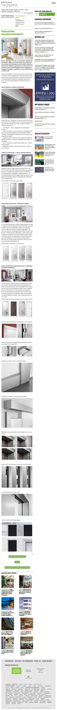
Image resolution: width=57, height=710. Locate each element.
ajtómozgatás (29, 697)
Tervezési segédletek (11, 665)
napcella (30, 684)
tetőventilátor (20, 689)
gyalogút (42, 699)
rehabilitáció (21, 699)
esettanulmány (8, 699)
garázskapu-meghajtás (33, 702)
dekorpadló (14, 703)
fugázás (49, 702)
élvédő (22, 687)
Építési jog (37, 661)
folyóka (25, 684)
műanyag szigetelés (30, 699)
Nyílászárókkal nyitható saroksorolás (26, 633)
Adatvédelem (11, 707)
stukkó (25, 694)
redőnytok (37, 699)
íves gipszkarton (20, 702)
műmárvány (39, 693)
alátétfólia (16, 694)
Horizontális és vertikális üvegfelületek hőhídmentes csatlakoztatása (7, 592)
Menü (54, 3)
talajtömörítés (18, 697)
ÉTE (12, 695)
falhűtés (47, 699)
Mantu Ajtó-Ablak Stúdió (9, 10)
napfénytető (8, 689)
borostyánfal (35, 691)
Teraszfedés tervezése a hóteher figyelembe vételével (7, 613)
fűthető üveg (11, 697)
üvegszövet (27, 695)
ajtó (26, 10)
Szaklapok (18, 661)
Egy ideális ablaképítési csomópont (7, 652)
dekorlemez (41, 695)
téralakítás (36, 701)
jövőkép (26, 690)
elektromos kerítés (28, 691)
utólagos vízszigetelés (32, 687)
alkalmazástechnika (23, 698)
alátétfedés (8, 702)
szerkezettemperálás (35, 689)
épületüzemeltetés (47, 697)
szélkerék (12, 687)
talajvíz (35, 697)
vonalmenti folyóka (37, 684)
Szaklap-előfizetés (28, 670)
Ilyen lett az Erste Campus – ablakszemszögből (7, 633)
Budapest (17, 19)
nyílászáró (10, 11)
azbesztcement (17, 693)
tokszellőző (8, 703)
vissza (17, 562)
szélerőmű (42, 690)
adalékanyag (27, 689)
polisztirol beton (43, 701)
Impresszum (27, 707)
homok (31, 690)
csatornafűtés (8, 691)
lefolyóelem (44, 694)
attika (7, 697)
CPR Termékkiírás (27, 661)
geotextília (14, 702)
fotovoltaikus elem (9, 693)
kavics (15, 695)
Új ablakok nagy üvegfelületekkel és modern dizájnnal (26, 653)
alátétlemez (16, 690)
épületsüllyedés (9, 701)
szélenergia (15, 698)
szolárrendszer (8, 698)
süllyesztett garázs (47, 693)
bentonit (19, 703)
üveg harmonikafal (9, 690)
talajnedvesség (48, 695)
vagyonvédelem (25, 701)
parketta (7, 687)
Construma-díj (33, 693)
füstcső (37, 698)
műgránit (10, 694)
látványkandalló (31, 698)
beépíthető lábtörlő (17, 701)
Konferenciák (9, 661)
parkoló (21, 694)
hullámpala (47, 691)
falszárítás (43, 687)
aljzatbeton (49, 689)
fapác (31, 701)
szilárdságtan (10, 686)
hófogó (21, 691)
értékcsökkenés (16, 691)
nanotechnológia (34, 695)
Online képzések (47, 661)
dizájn (26, 702)
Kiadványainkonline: (40, 669)
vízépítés (8, 695)
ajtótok (3, 11)
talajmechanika (43, 702)
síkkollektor (14, 689)
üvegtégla (42, 698)
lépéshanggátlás (25, 693)
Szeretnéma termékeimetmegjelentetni (16, 671)
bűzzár (22, 690)
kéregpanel (43, 689)
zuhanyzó (40, 697)
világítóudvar (36, 690)
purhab (38, 694)
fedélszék (17, 687)
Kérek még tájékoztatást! (17, 556)
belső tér (17, 11)
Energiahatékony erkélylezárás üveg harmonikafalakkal (25, 613)
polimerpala (15, 699)
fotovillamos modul (32, 694)
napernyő (21, 684)
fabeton (41, 691)
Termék (21, 10)
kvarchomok (20, 695)
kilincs (24, 697)
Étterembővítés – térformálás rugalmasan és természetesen (25, 591)
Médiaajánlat (19, 707)
